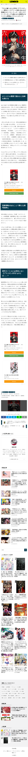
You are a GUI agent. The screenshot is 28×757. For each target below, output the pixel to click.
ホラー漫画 (22, 691)
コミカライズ (5, 393)
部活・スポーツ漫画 (16, 697)
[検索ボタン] (26, 1)
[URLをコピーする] (24, 417)
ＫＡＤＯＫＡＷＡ (5, 397)
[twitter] (14, 748)
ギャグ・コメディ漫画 (12, 689)
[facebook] (12, 748)
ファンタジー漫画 (14, 691)
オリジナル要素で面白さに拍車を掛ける (15, 77)
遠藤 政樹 (14, 447)
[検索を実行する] (25, 550)
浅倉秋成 (22, 395)
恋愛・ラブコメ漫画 (12, 693)
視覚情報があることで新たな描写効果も (15, 80)
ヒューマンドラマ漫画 (6, 691)
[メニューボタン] (1, 1)
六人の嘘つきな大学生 (6, 395)
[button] (3, 417)
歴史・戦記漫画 (11, 695)
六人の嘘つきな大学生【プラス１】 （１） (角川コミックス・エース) (13, 183)
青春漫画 (23, 697)
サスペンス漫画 (21, 689)
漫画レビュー (5, 18)
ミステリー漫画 (11, 18)
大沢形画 (12, 395)
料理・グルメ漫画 (21, 693)
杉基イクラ (17, 395)
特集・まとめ (4, 697)
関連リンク (14, 752)
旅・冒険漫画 (4, 695)
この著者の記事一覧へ (14, 459)
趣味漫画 (9, 697)
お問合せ (23, 751)
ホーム (4, 751)
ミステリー (11, 393)
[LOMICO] (14, 1)
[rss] (15, 748)
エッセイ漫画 (4, 689)
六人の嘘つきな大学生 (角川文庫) (11, 375)
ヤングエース (16, 393)
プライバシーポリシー (16, 751)
